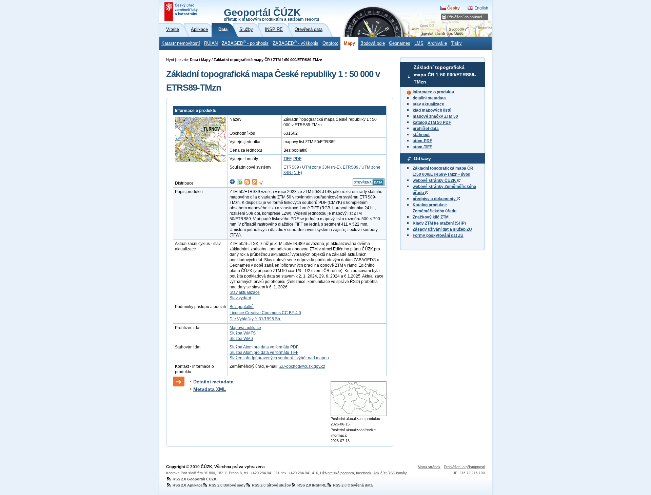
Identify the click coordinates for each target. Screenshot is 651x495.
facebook (363, 473)
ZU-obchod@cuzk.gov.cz (302, 366)
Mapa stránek (429, 467)
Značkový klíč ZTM (431, 217)
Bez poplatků (242, 306)
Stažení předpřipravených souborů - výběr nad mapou (279, 358)
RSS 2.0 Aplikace (187, 485)
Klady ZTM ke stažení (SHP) (439, 223)
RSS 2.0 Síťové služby (271, 485)
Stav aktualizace (245, 292)
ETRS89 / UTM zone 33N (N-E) (312, 167)
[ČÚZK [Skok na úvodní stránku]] (181, 11)
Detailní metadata (213, 381)
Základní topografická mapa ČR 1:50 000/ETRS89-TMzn (445, 74)
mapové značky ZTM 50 (435, 116)
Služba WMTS (243, 333)
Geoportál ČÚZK (271, 14)
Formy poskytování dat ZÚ (438, 235)
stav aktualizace (428, 104)
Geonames (399, 43)
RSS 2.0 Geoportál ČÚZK (195, 479)
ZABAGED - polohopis (245, 43)
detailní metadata (429, 98)
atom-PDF (422, 140)
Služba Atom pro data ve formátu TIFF (264, 352)
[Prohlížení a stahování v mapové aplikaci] (232, 183)
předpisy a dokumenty (435, 198)
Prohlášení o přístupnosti (464, 467)
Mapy (349, 43)
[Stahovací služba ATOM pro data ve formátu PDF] (247, 183)
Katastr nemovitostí (180, 43)
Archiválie (437, 43)
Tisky (456, 43)
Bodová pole (372, 43)
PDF (297, 158)
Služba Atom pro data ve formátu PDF (264, 347)
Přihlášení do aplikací (464, 17)
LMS (418, 43)
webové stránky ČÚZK (435, 180)
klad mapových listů (432, 110)
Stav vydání (240, 298)
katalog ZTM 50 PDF (432, 122)
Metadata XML (209, 389)
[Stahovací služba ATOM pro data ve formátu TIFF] (254, 183)
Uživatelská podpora (337, 473)
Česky (453, 8)
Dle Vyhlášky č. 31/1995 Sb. (255, 319)
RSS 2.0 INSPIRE (312, 485)
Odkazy (422, 158)
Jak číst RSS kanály (390, 473)
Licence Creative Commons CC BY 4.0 (265, 312)
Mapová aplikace (245, 327)
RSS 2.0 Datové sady (227, 485)
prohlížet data (426, 128)
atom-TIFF (422, 147)
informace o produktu (433, 92)
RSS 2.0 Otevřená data (353, 485)
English (481, 8)
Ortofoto (330, 43)
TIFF (287, 158)
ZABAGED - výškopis (295, 43)
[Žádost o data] (261, 183)
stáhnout (421, 134)
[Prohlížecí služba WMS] (239, 183)
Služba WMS (241, 338)
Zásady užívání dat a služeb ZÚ (442, 229)
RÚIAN (211, 43)
